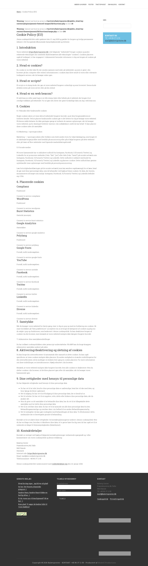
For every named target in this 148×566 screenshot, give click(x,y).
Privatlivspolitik (117, 499)
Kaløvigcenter (25, 4)
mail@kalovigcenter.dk (115, 40)
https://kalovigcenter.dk (38, 52)
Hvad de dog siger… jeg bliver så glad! (33, 483)
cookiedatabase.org (59, 464)
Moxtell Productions (107, 563)
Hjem (19, 12)
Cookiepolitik (102, 499)
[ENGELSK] (127, 5)
